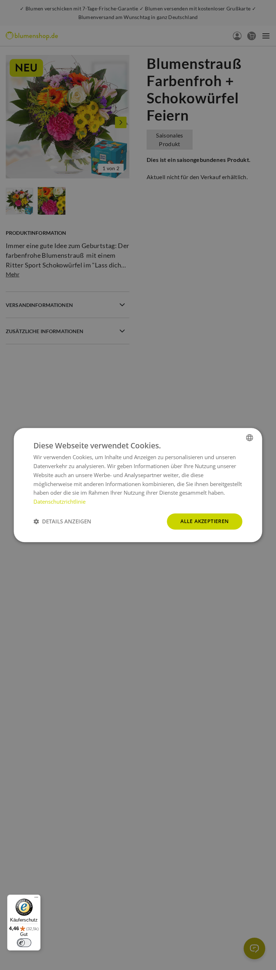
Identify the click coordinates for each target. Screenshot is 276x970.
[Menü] (36, 899)
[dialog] (138, 485)
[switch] (24, 942)
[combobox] (249, 437)
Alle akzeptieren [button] (204, 521)
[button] (62, 521)
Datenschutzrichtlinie (59, 501)
